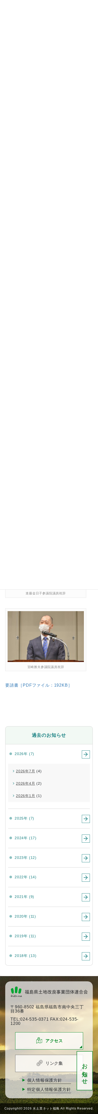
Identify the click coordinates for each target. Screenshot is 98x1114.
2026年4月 (25, 783)
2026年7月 (25, 771)
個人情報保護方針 (44, 1080)
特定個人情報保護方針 (49, 1089)
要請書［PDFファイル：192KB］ (38, 685)
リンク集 (54, 1063)
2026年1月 (25, 796)
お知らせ (85, 1070)
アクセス (54, 1040)
